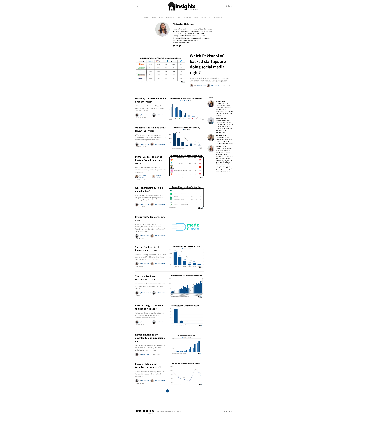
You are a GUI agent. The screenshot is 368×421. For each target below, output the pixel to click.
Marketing (187, 17)
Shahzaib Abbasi (143, 176)
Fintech (161, 17)
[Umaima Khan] (210, 103)
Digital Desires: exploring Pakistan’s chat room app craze (148, 160)
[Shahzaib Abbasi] (210, 137)
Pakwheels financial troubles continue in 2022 (149, 365)
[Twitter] (226, 6)
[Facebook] (224, 6)
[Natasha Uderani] (210, 148)
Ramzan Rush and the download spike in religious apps (150, 338)
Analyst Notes (206, 17)
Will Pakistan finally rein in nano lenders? (149, 189)
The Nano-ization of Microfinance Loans (145, 278)
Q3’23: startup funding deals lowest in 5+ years (150, 129)
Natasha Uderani (201, 85)
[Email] (231, 6)
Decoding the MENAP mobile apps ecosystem (150, 100)
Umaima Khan (220, 101)
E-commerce (170, 17)
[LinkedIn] (229, 6)
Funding (146, 17)
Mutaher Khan (215, 85)
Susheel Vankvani (221, 118)
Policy (179, 17)
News (154, 17)
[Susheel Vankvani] (210, 120)
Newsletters (218, 17)
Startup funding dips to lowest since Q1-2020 (147, 248)
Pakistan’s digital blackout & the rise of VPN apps (150, 307)
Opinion (196, 17)
